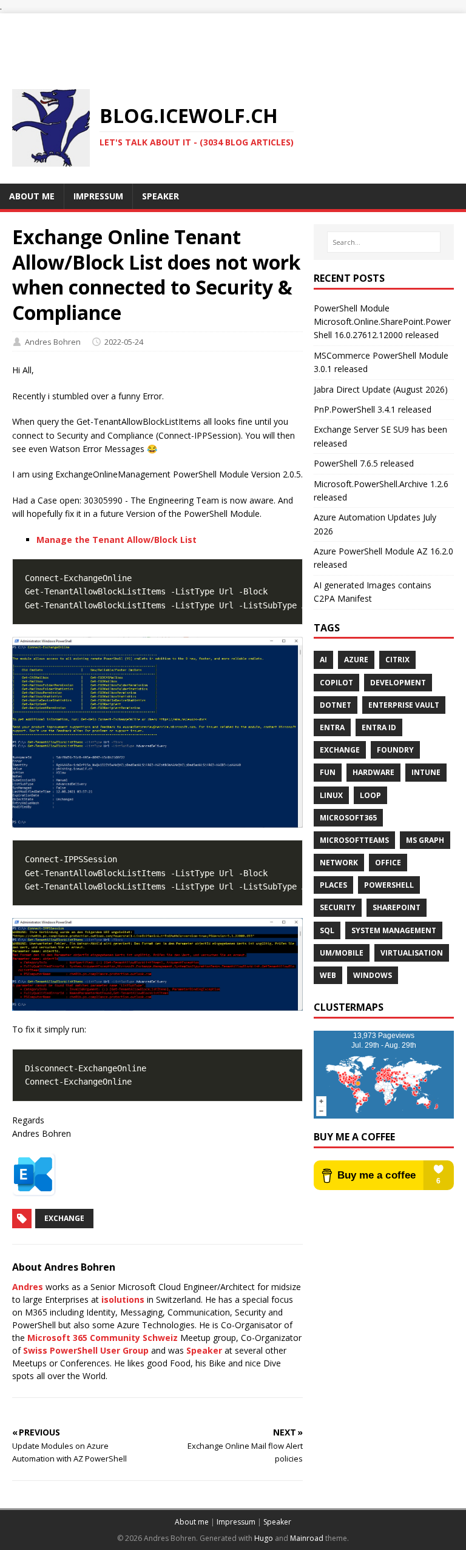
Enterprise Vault (403, 705)
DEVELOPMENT (398, 682)
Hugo (263, 1538)
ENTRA (332, 727)
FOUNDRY (395, 750)
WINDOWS (372, 975)
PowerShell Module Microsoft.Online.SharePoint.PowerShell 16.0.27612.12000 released (382, 321)
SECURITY (338, 907)
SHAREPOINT (396, 907)
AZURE (356, 659)
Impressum (236, 1522)
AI (323, 659)
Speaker (204, 1350)
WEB (328, 975)
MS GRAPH (425, 840)
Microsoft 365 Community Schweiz (102, 1337)
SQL (327, 930)
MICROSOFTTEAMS (354, 840)
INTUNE (426, 772)
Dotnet (335, 705)
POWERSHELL (389, 885)
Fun (328, 772)
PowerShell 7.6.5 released (364, 463)
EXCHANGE (340, 750)
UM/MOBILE (341, 953)
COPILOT (336, 682)
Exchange (64, 1218)
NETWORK (339, 862)
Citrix (397, 659)
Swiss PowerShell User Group (86, 1350)
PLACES (333, 885)
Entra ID (379, 727)
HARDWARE (373, 772)
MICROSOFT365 (348, 818)
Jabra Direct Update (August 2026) (381, 389)
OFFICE (388, 862)
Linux (331, 795)
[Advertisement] (233, 40)
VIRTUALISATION (411, 953)
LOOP (370, 795)
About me (192, 1522)
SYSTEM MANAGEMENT (393, 930)
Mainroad (306, 1538)
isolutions (122, 1299)
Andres (27, 1286)
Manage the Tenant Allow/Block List (116, 539)
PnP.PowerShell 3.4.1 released (372, 409)
